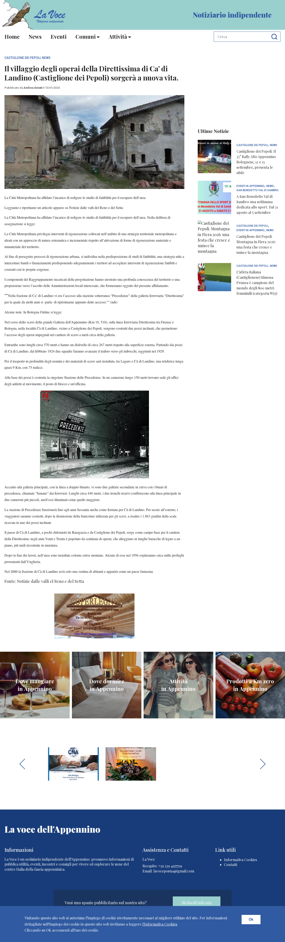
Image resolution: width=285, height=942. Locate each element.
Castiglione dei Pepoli (22, 58)
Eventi (59, 36)
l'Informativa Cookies (159, 924)
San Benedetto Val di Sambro (257, 190)
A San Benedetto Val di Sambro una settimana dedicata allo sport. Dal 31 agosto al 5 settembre (257, 204)
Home (12, 36)
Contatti (230, 864)
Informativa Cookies (240, 859)
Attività (118, 36)
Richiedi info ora (197, 902)
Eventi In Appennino (250, 186)
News (35, 36)
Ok (251, 919)
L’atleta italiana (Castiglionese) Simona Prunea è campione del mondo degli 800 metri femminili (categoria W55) (256, 283)
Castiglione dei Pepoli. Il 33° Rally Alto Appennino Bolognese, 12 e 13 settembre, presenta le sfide (256, 162)
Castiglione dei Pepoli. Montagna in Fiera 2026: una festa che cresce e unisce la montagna (256, 244)
